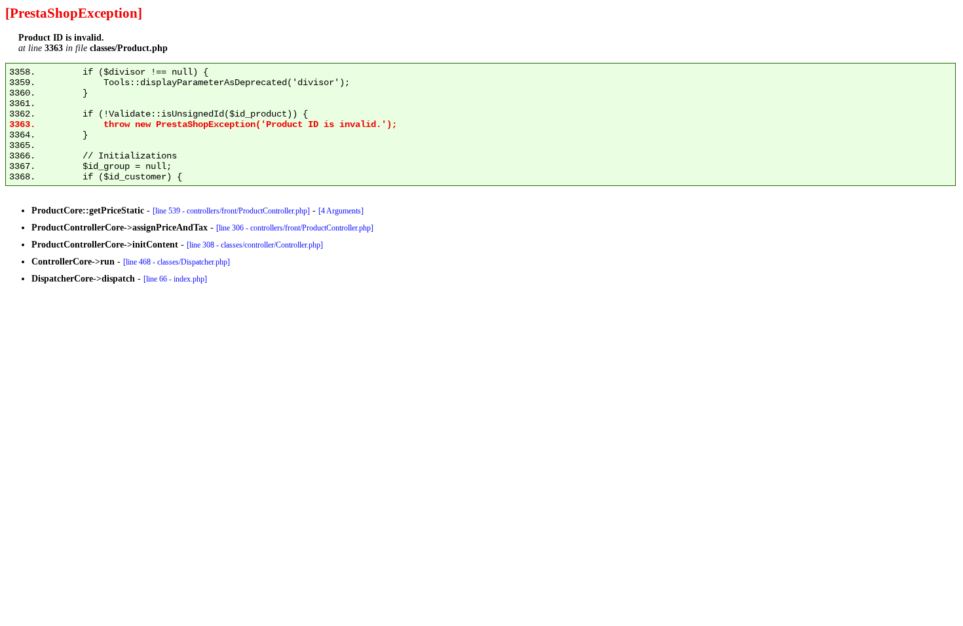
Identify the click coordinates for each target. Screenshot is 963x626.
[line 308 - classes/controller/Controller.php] (255, 244)
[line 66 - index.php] (175, 279)
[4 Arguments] (341, 210)
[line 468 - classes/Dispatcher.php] (176, 262)
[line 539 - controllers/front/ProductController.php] (231, 210)
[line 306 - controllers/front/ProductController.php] (294, 227)
